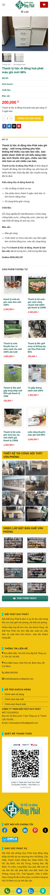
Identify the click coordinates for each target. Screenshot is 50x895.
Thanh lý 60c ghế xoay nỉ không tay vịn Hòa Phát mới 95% (37, 347)
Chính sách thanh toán (15, 704)
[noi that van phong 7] (13, 468)
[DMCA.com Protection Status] (10, 839)
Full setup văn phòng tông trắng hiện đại (37, 586)
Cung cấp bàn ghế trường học (36, 558)
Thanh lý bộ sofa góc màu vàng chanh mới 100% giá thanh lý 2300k (37, 303)
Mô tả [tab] (5, 140)
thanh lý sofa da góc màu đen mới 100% (12, 302)
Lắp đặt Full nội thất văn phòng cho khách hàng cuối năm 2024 (13, 557)
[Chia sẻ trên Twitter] (9, 126)
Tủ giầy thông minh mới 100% (35, 389)
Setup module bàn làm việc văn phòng (13, 586)
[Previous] (6, 33)
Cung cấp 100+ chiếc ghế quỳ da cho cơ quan (37, 571)
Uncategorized (19, 64)
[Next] (43, 33)
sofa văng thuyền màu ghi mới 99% (36, 433)
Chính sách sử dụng (14, 694)
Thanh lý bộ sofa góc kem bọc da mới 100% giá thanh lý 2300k (11, 436)
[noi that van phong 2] (13, 498)
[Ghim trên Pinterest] (19, 126)
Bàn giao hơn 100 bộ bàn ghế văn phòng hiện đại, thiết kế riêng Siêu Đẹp (36, 543)
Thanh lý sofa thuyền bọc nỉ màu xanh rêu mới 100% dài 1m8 (12, 347)
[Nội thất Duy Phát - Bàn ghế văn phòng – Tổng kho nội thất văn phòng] (25, 4)
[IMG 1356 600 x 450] (13, 513)
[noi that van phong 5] (36, 468)
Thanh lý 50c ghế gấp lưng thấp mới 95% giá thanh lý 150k (12, 392)
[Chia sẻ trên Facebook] (4, 126)
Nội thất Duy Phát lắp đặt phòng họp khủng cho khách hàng (13, 541)
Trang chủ (6, 64)
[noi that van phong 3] (36, 483)
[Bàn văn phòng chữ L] (36, 513)
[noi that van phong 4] (13, 483)
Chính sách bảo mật (14, 699)
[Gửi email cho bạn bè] (14, 126)
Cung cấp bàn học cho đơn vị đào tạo (13, 571)
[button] (3, 4)
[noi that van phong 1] (36, 498)
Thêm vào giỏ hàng (29, 118)
